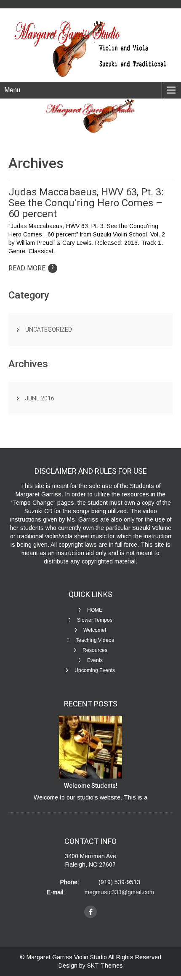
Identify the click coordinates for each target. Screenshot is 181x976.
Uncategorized (48, 329)
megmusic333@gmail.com (119, 892)
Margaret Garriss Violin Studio (67, 957)
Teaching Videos (95, 640)
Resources (95, 650)
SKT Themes (105, 965)
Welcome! (94, 630)
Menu (12, 89)
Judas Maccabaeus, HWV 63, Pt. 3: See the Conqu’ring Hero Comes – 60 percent (86, 203)
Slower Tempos (94, 620)
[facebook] (90, 912)
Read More (31, 268)
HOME (94, 610)
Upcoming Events (95, 670)
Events (95, 660)
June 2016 (39, 398)
